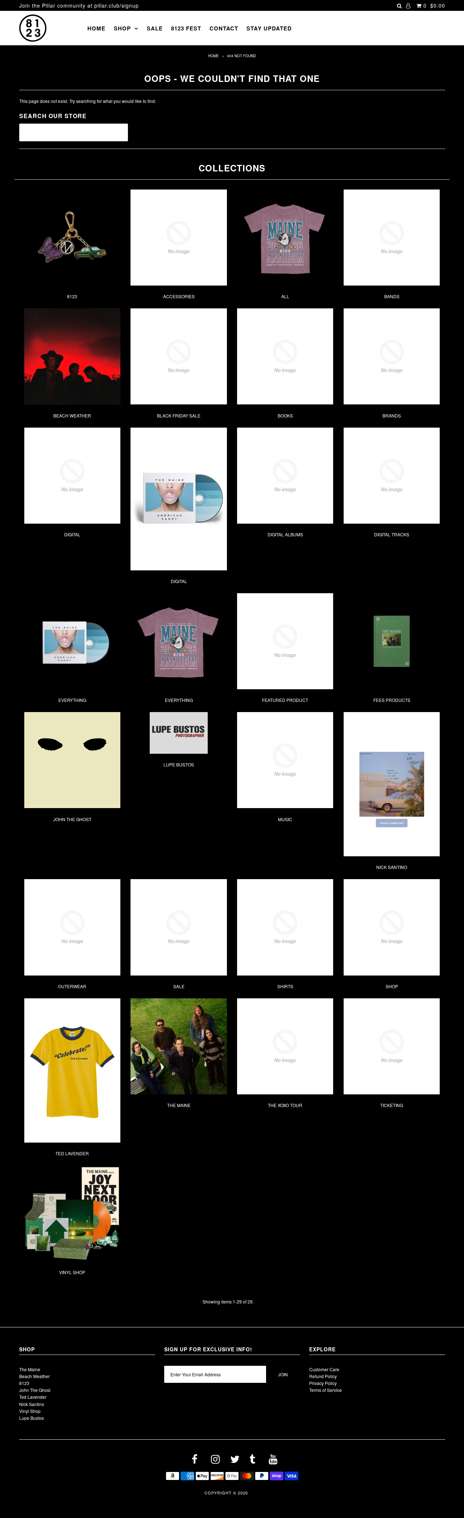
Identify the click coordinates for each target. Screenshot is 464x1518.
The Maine (179, 1105)
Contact (224, 28)
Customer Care (324, 1369)
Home (96, 28)
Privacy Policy (323, 1383)
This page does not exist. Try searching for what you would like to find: (87, 101)
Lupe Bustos (178, 764)
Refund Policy (323, 1376)
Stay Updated (269, 28)
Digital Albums (285, 534)
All (285, 296)
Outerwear (72, 986)
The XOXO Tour (285, 1105)
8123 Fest (186, 28)
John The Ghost (72, 819)
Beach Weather (72, 415)
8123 (72, 296)
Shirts (285, 986)
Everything (72, 700)
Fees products (391, 700)
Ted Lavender (72, 1153)
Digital (72, 534)
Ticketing (391, 1105)
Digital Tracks (391, 534)
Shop (122, 28)
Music (285, 819)
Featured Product (285, 700)
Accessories (179, 296)
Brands (391, 415)
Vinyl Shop (72, 1272)
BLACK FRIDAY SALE (178, 415)
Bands (391, 296)
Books (285, 415)
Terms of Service (325, 1390)
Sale (155, 28)
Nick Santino (391, 867)
